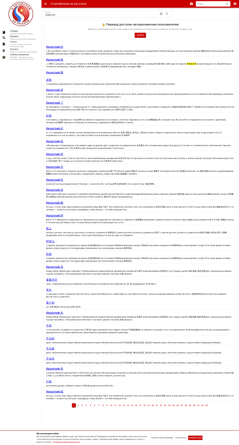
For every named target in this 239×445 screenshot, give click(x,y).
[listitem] (20, 32)
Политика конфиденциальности (66, 442)
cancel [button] (161, 13)
